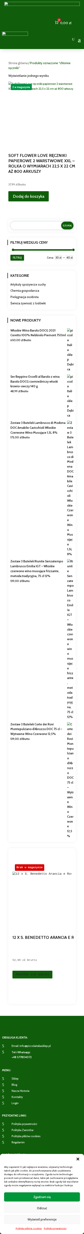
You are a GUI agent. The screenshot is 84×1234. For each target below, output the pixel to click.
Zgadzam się (42, 1197)
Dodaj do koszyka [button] (28, 196)
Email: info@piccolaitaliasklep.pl (31, 1046)
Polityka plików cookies (29, 1228)
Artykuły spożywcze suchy (28, 284)
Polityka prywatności (55, 1228)
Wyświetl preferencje (42, 1219)
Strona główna (18, 63)
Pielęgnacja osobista (24, 297)
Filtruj (17, 257)
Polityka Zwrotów (22, 1130)
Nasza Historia (20, 1091)
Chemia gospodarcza (24, 291)
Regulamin (18, 1142)
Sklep (15, 1078)
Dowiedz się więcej (32, 974)
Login (15, 1103)
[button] (78, 1159)
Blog (14, 1085)
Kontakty (17, 1097)
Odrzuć (42, 1208)
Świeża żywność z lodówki (28, 303)
